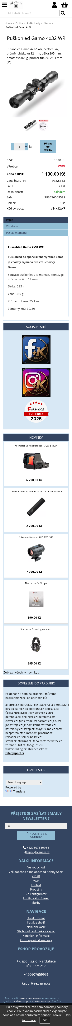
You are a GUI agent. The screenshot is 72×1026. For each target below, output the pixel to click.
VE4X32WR (58, 208)
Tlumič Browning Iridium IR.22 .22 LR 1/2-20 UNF (36, 491)
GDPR (36, 876)
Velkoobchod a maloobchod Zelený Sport (36, 872)
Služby (36, 903)
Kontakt (36, 885)
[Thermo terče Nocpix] (36, 598)
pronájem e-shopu (41, 1001)
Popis (9, 220)
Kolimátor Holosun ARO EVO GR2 (35, 537)
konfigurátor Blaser (36, 898)
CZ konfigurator (36, 894)
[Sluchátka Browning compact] (36, 644)
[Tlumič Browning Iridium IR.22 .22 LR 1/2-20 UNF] (36, 507)
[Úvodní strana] (16, 5)
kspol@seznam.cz (38, 852)
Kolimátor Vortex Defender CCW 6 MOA (36, 445)
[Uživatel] (56, 6)
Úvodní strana (36, 918)
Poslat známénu (16, 232)
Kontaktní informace (36, 936)
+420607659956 (37, 848)
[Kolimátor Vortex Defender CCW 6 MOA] (36, 461)
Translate (19, 791)
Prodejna (36, 889)
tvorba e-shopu (21, 1001)
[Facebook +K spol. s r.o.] (36, 363)
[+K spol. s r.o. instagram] (36, 382)
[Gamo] (61, 167)
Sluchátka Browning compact (36, 629)
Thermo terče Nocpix (36, 583)
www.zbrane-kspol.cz (30, 998)
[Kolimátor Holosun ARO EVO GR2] (36, 552)
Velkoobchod (36, 867)
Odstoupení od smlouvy (36, 940)
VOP (36, 881)
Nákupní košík (36, 927)
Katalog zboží (36, 922)
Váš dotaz (12, 226)
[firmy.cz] (36, 411)
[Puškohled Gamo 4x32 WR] (36, 93)
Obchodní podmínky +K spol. (36, 931)
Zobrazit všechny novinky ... (21, 672)
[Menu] (4, 5)
